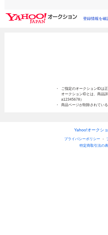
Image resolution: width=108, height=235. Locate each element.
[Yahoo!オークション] (42, 15)
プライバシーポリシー (82, 139)
